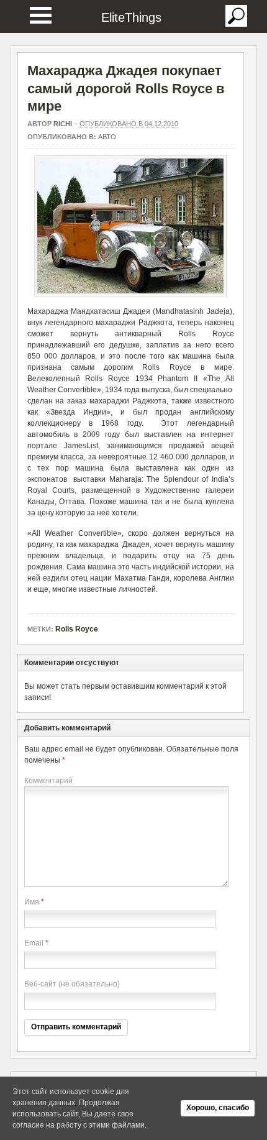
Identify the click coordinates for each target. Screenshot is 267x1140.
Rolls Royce (76, 629)
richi (62, 123)
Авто (107, 136)
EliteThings (131, 17)
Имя (31, 902)
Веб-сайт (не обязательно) (72, 984)
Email (33, 943)
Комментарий (48, 780)
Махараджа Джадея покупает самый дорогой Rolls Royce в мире (126, 88)
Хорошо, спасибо (217, 1107)
